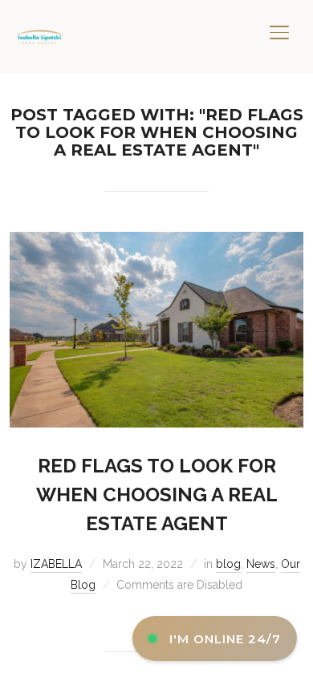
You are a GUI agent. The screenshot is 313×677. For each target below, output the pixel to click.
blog (228, 563)
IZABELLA (56, 563)
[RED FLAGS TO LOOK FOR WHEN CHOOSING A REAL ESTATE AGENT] (157, 241)
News (260, 563)
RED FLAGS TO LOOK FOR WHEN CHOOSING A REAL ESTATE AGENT (157, 494)
